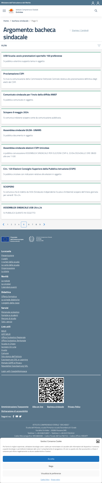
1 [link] (7, 224)
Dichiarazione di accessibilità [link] (14, 411)
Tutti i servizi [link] (6, 321)
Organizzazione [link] (8, 268)
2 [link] (11, 224)
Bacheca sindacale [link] (55, 406)
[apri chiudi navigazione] (4, 11)
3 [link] (15, 224)
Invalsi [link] (4, 350)
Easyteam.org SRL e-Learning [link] (14, 359)
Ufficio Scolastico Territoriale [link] (13, 340)
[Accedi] (98, 2)
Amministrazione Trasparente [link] (14, 406)
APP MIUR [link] (5, 334)
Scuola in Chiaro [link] (8, 343)
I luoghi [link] (4, 258)
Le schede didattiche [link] (10, 299)
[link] (16, 2)
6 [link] (28, 224)
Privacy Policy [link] (74, 406)
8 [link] (36, 224)
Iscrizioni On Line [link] (8, 346)
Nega (51, 466)
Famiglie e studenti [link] (9, 315)
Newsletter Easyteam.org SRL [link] (14, 365)
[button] (98, 441)
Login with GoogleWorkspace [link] (14, 371)
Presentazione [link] (7, 255)
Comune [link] (5, 353)
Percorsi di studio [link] (8, 318)
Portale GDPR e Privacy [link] (11, 362)
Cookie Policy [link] (45, 479)
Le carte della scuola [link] (10, 265)
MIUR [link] (3, 331)
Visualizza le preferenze (51, 473)
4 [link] (18, 224)
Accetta (51, 458)
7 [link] (32, 224)
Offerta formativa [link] (9, 296)
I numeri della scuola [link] (10, 261)
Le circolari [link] (6, 283)
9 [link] (40, 224)
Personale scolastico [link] (10, 312)
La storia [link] (5, 271)
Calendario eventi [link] (9, 287)
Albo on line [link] (37, 406)
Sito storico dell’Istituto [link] (11, 356)
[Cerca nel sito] (96, 11)
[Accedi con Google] (93, 2)
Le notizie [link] (5, 280)
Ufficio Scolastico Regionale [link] (13, 337)
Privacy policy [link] (55, 479)
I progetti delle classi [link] (10, 302)
